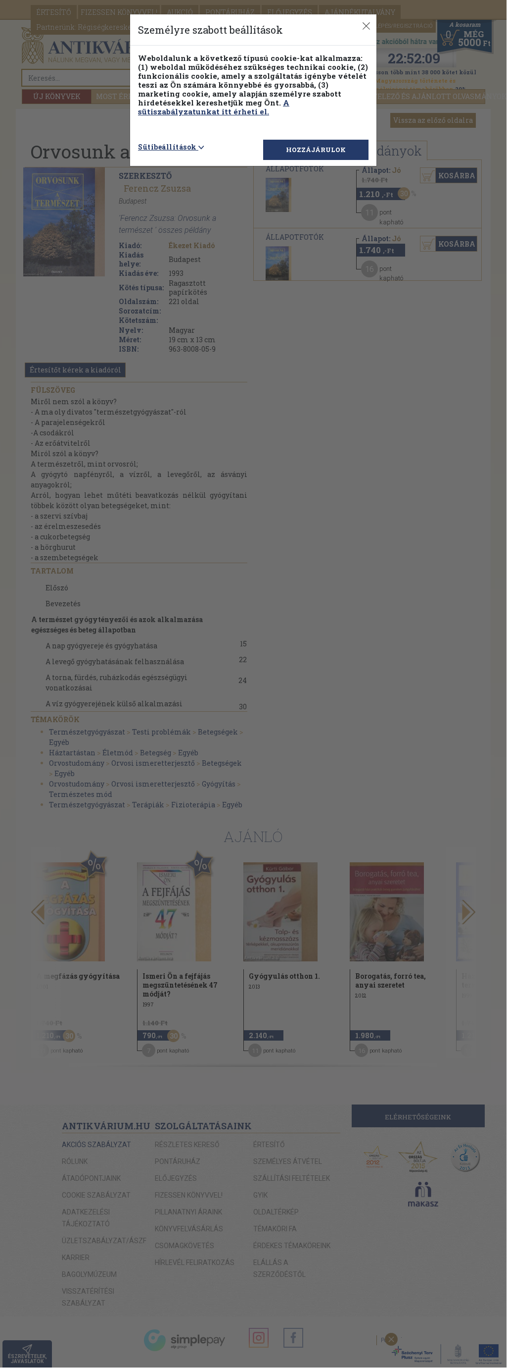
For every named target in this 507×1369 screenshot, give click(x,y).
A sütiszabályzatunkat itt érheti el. (213, 107)
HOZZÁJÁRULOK (316, 149)
